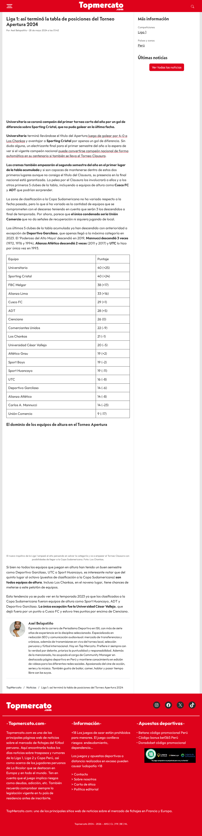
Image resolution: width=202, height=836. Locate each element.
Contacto (81, 774)
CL (111, 823)
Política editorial (86, 789)
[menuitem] (192, 6)
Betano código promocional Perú (163, 732)
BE (121, 823)
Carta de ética (84, 784)
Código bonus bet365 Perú (158, 737)
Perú (141, 45)
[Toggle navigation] (9, 6)
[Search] (192, 6)
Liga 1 (142, 32)
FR (116, 823)
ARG (106, 823)
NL (126, 823)
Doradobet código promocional (162, 743)
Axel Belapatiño (40, 623)
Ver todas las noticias (166, 67)
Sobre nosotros (85, 779)
